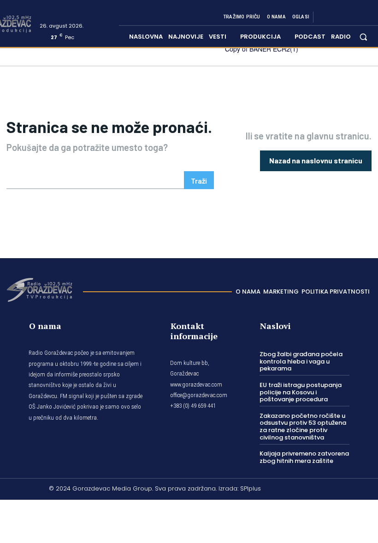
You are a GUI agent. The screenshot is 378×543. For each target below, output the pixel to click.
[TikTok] (345, 17)
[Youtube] (367, 17)
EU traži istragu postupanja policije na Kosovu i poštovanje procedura (301, 392)
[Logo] (39, 289)
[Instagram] (334, 17)
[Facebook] (323, 17)
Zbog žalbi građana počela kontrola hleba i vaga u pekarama (301, 361)
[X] (356, 17)
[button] (363, 36)
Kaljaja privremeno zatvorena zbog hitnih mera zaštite (304, 457)
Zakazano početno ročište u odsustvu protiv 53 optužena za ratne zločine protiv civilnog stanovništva (303, 426)
